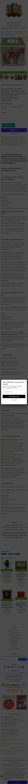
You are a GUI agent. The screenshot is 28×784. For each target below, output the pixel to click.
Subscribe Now (14, 396)
